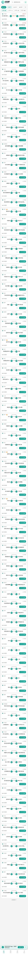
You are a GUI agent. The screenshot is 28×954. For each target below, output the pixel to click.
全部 (4, 10)
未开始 (17, 10)
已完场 (23, 10)
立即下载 (21, 947)
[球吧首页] (5, 2)
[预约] (17, 37)
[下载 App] (25, 2)
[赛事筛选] (25, 7)
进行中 (10, 10)
